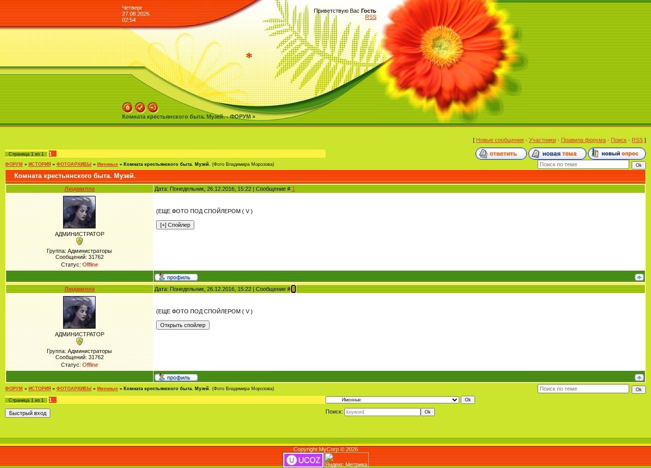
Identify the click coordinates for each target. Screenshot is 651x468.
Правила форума (583, 140)
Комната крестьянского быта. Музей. (167, 164)
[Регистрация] (140, 105)
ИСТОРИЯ (39, 164)
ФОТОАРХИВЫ (74, 164)
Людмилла (80, 189)
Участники (542, 140)
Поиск (619, 140)
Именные (107, 164)
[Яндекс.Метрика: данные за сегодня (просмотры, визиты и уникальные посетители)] (346, 460)
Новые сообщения (500, 140)
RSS (370, 17)
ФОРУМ (14, 164)
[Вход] (153, 105)
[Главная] (127, 105)
